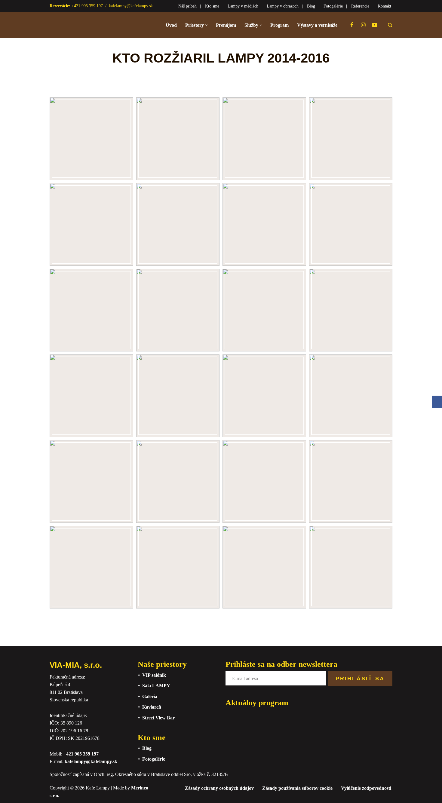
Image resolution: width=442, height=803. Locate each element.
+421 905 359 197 (81, 753)
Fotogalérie (333, 6)
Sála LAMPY (156, 685)
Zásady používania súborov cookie (297, 788)
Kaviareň (151, 707)
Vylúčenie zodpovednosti (366, 788)
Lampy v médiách (243, 6)
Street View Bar (158, 717)
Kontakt (384, 6)
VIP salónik (154, 675)
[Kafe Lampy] (80, 25)
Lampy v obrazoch (283, 6)
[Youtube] (374, 25)
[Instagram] (363, 25)
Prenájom (226, 25)
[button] (206, 25)
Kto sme (212, 6)
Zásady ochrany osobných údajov (219, 788)
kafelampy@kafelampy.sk (131, 6)
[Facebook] (352, 25)
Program (279, 25)
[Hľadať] (390, 25)
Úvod (171, 25)
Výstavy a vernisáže (317, 25)
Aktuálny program (257, 702)
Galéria (149, 696)
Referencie (360, 6)
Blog (311, 6)
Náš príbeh (187, 6)
